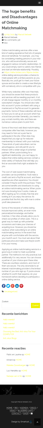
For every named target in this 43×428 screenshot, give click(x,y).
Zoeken (5, 301)
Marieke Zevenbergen (16, 365)
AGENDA (24, 408)
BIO (16, 408)
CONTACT (16, 413)
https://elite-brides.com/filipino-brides (21, 72)
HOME (27, 354)
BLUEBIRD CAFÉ (25, 410)
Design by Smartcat (20, 422)
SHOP (26, 413)
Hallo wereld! (9, 319)
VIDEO (13, 410)
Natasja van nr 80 (14, 376)
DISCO (33, 408)
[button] (32, 413)
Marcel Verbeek (24, 34)
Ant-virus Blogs (10, 338)
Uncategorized (10, 291)
